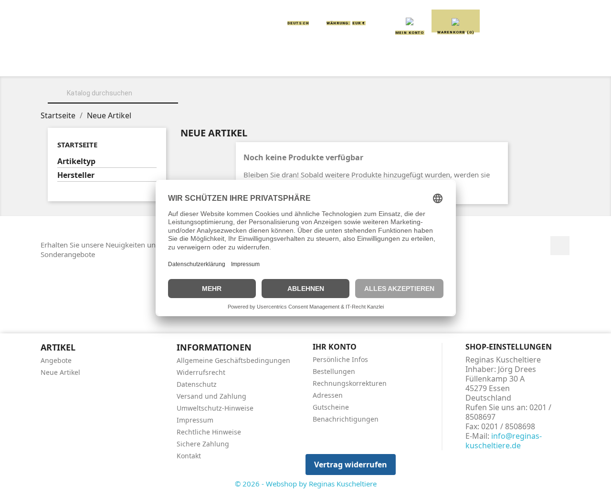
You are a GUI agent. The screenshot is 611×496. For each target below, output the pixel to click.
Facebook (559, 245)
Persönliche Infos (340, 359)
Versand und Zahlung (211, 396)
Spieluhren (523, 63)
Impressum (195, 419)
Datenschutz (197, 384)
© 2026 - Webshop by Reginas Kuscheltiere (306, 483)
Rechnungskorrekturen (350, 383)
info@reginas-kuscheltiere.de (503, 441)
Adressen (328, 395)
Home (75, 63)
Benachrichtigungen (346, 419)
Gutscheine (331, 407)
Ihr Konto (335, 346)
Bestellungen (334, 371)
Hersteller (76, 175)
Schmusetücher (448, 63)
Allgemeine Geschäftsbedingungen (233, 360)
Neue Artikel (60, 372)
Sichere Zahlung (203, 443)
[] (174, 102)
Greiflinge (305, 63)
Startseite (77, 144)
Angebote (56, 360)
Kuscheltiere (189, 63)
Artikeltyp (76, 161)
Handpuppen (372, 63)
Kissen (250, 63)
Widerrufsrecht (201, 372)
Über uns (124, 63)
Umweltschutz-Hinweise (215, 408)
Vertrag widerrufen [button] (350, 464)
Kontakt (189, 455)
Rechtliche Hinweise (209, 431)
